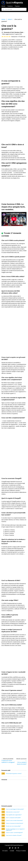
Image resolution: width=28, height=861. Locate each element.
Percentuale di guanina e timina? (14, 773)
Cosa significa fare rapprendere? (14, 814)
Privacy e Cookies (21, 850)
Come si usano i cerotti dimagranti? (14, 832)
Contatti (12, 850)
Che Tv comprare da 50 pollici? (13, 817)
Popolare (17, 6)
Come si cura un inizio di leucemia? (14, 820)
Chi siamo (5, 850)
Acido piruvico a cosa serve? (13, 812)
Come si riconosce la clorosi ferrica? (14, 823)
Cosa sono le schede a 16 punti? (14, 835)
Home (3, 19)
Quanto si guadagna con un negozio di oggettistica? (15, 829)
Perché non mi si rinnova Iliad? (13, 826)
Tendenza (10, 6)
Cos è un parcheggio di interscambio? (15, 809)
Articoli (3, 6)
